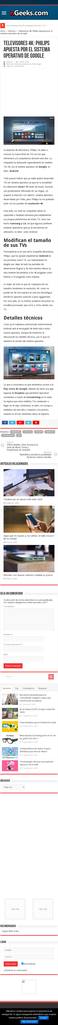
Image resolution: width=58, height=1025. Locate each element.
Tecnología (36, 64)
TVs (19, 435)
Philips (39, 432)
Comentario (9, 606)
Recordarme (29, 964)
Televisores (8, 435)
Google (28, 432)
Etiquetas (42, 688)
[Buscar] (51, 677)
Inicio (2, 31)
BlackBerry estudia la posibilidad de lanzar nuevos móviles (35, 454)
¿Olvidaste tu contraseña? (15, 970)
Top (16, 688)
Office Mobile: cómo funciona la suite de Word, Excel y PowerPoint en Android (22, 446)
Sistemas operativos (22, 64)
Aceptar (43, 1018)
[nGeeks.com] (29, 12)
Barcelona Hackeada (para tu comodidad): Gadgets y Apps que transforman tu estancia (35, 698)
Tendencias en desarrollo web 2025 (23, 499)
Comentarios (28, 688)
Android (16, 432)
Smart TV (50, 432)
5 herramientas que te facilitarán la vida (23, 25)
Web (6, 654)
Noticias (12, 31)
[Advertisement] (28, 90)
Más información (29, 1022)
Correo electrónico (13, 644)
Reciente (7, 688)
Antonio (9, 62)
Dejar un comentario (15, 66)
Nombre (8, 634)
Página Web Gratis (10, 931)
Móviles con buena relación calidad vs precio (28, 575)
